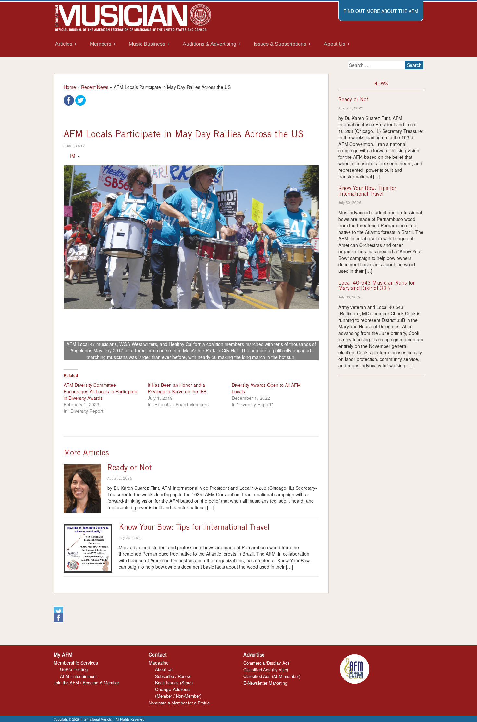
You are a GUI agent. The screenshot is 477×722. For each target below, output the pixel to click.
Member (164, 696)
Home (70, 87)
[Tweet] (80, 99)
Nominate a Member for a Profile (179, 703)
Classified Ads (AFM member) (271, 676)
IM (72, 155)
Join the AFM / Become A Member (86, 682)
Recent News (94, 87)
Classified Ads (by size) (265, 669)
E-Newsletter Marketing (265, 683)
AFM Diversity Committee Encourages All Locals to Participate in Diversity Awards (100, 391)
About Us (164, 669)
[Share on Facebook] (69, 99)
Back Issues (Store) (174, 682)
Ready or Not (129, 469)
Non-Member (188, 696)
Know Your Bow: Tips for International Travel (194, 528)
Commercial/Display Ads (266, 663)
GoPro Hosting (74, 669)
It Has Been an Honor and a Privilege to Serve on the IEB (177, 388)
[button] (68, 262)
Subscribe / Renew (172, 676)
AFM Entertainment (78, 676)
